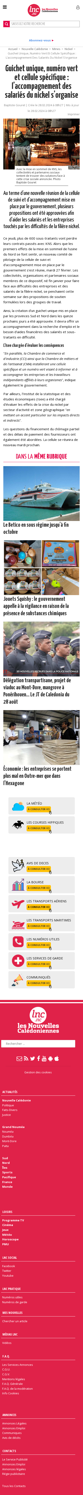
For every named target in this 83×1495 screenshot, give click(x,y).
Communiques (12, 1433)
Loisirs (7, 1212)
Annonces (9, 1415)
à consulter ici (39, 809)
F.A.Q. (6, 1356)
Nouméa (8, 1132)
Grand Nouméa (13, 1127)
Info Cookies (10, 1393)
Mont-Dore (9, 1141)
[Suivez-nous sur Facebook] (39, 1058)
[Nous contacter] (20, 1058)
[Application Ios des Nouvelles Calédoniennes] (56, 1058)
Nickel (69, 49)
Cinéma (7, 1225)
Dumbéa (8, 1136)
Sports (7, 1172)
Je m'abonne (61, 5)
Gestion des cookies (38, 1072)
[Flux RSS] (26, 1058)
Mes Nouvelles (12, 1313)
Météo (7, 1235)
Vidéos (7, 1343)
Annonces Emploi (13, 1428)
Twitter (6, 1271)
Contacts (9, 1451)
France (7, 1182)
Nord (6, 1163)
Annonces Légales (14, 1423)
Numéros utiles (12, 1297)
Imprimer (74, 114)
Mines (56, 49)
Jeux (5, 1230)
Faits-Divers (9, 1110)
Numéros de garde (14, 1302)
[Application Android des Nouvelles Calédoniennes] (50, 1058)
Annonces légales (14, 1469)
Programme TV (13, 1220)
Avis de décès (11, 1438)
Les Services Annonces (17, 1365)
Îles (4, 1168)
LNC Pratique (11, 1289)
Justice (6, 1115)
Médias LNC (9, 1334)
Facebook (8, 1266)
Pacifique (9, 1177)
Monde (7, 1187)
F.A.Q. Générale (12, 1384)
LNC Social (9, 1257)
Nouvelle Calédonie (35, 49)
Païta (5, 1146)
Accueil (12, 49)
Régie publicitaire (13, 1474)
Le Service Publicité (15, 1459)
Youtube (8, 1276)
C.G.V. (6, 1374)
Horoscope (10, 1239)
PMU (5, 1244)
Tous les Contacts (14, 1486)
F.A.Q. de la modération (17, 1389)
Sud (5, 1158)
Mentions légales (13, 1379)
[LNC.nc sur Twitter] (33, 1058)
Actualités (9, 1092)
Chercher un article (14, 1321)
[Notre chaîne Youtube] (44, 1058)
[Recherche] (6, 24)
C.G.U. (6, 1369)
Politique (8, 1105)
